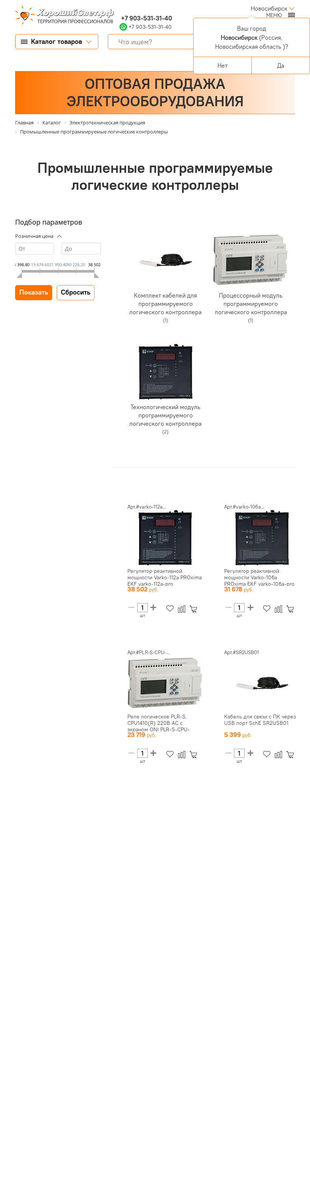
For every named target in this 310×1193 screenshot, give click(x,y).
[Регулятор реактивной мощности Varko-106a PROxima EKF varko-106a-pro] (262, 537)
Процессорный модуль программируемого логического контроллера (251, 303)
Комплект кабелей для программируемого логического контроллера (165, 303)
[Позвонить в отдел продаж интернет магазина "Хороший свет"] (121, 8)
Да (280, 65)
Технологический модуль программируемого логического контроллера (165, 415)
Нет (222, 65)
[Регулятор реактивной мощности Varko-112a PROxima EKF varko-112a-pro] (165, 537)
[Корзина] (195, 609)
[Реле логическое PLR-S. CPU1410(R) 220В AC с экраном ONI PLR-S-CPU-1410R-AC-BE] (165, 683)
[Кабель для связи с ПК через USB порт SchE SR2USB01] (262, 683)
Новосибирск (269, 8)
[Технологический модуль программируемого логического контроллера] (165, 371)
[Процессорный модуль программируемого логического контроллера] (250, 260)
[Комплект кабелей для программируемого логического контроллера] (165, 260)
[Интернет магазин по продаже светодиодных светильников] (61, 15)
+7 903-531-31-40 (145, 18)
